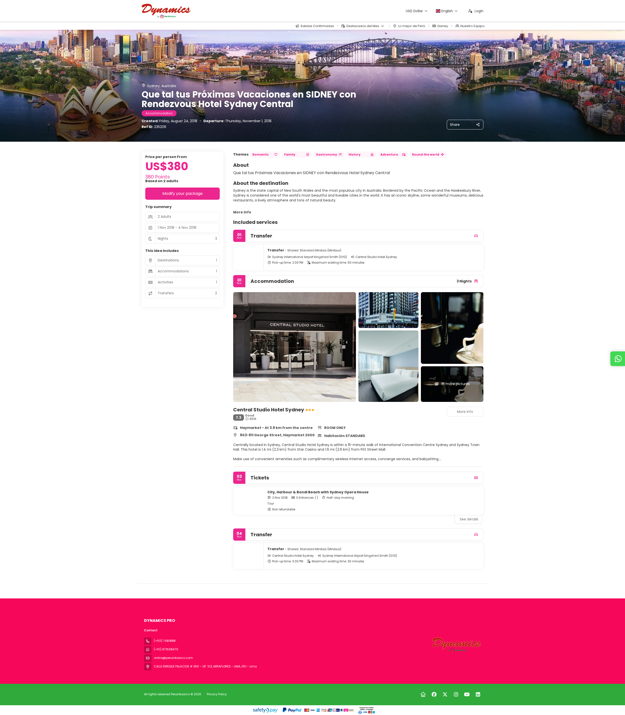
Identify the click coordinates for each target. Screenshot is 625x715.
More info (242, 212)
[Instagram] (456, 694)
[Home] (423, 694)
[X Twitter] (445, 694)
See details (469, 519)
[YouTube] (467, 694)
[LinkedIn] (478, 694)
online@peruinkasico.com (173, 658)
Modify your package (182, 193)
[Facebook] (434, 694)
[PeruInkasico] (456, 644)
